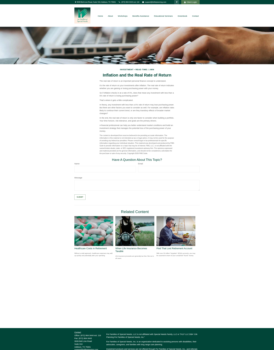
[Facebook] (176, 2)
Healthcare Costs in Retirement (90, 248)
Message (78, 178)
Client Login (192, 2)
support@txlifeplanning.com (155, 2)
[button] (100, 16)
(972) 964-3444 (127, 2)
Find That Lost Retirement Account (174, 248)
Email (140, 164)
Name (77, 164)
